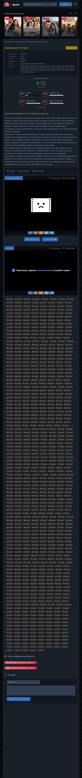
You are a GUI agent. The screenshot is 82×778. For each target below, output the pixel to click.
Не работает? (70, 178)
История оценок (41, 107)
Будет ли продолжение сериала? (20, 668)
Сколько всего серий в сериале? (20, 663)
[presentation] (71, 13)
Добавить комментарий (18, 699)
